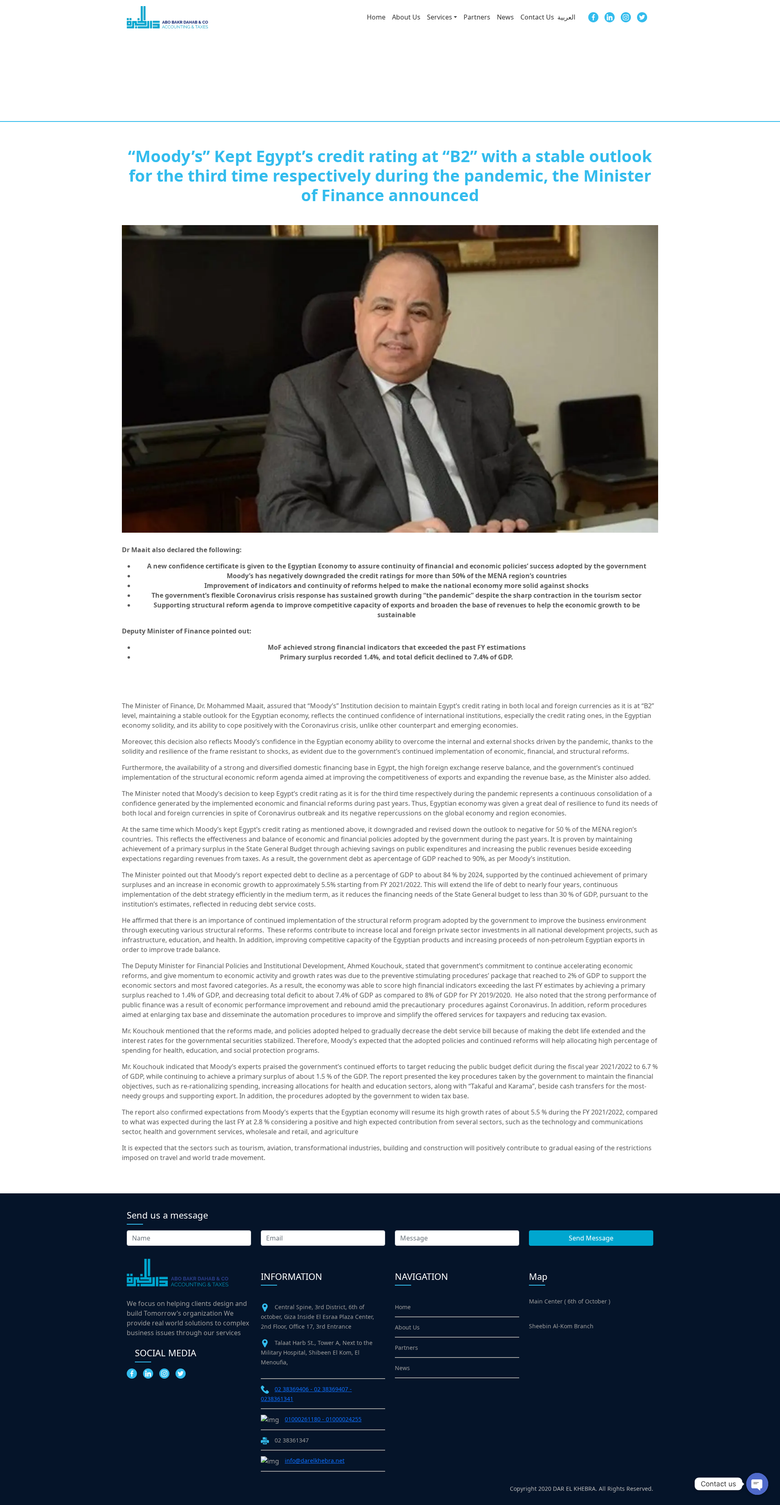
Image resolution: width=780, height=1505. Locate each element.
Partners (477, 17)
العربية (566, 17)
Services (439, 17)
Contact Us (537, 17)
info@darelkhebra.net (314, 1460)
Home (376, 17)
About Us (406, 17)
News (505, 17)
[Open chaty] (757, 1484)
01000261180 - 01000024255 (323, 1419)
